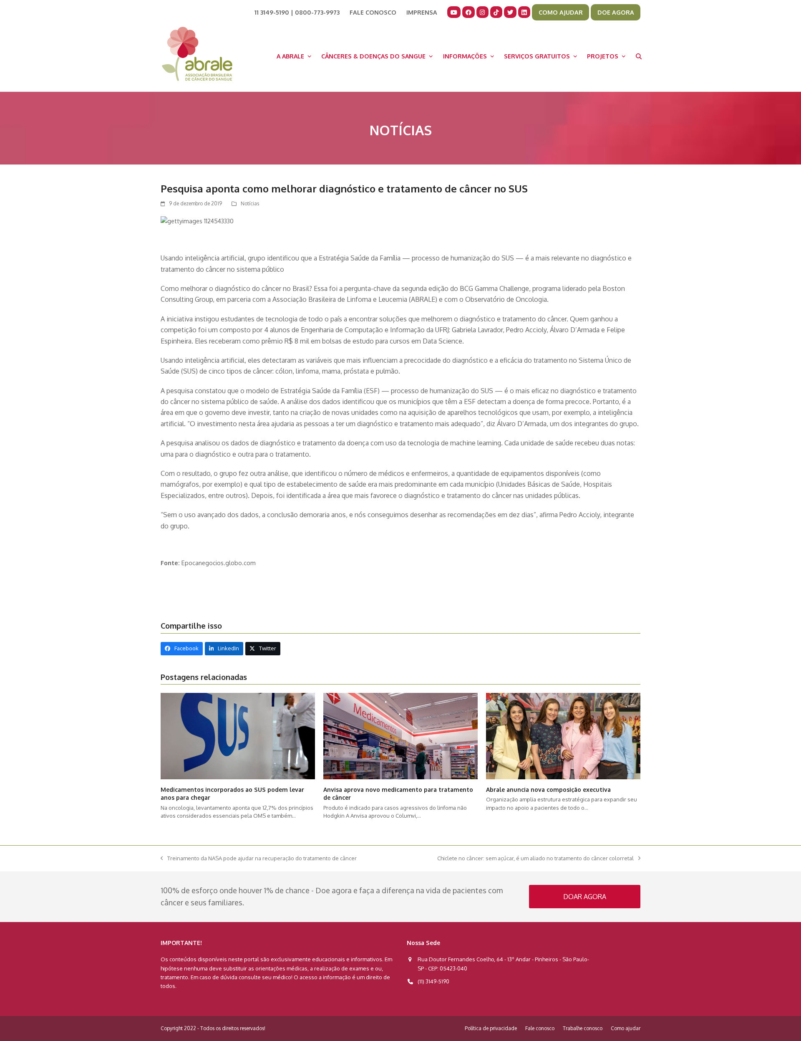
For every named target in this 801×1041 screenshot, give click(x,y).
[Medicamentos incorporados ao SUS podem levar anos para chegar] (238, 735)
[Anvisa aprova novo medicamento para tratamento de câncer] (400, 735)
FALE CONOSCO (373, 12)
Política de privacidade (491, 1028)
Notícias (250, 203)
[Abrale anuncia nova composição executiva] (563, 735)
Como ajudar (625, 1028)
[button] (639, 55)
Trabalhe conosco (582, 1028)
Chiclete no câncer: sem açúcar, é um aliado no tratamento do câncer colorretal (535, 859)
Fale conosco (539, 1028)
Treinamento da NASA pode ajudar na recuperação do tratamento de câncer (259, 859)
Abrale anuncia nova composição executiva (548, 789)
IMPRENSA (421, 12)
